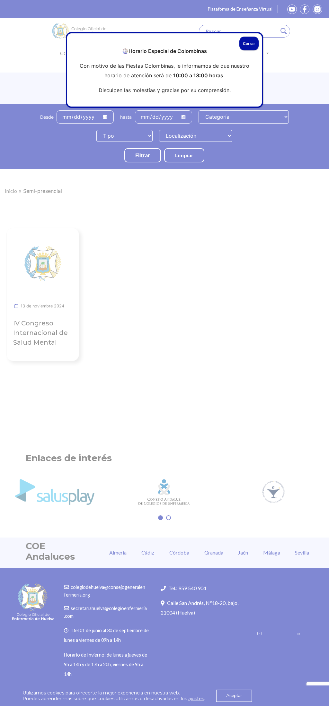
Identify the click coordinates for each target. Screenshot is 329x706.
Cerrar (249, 43)
